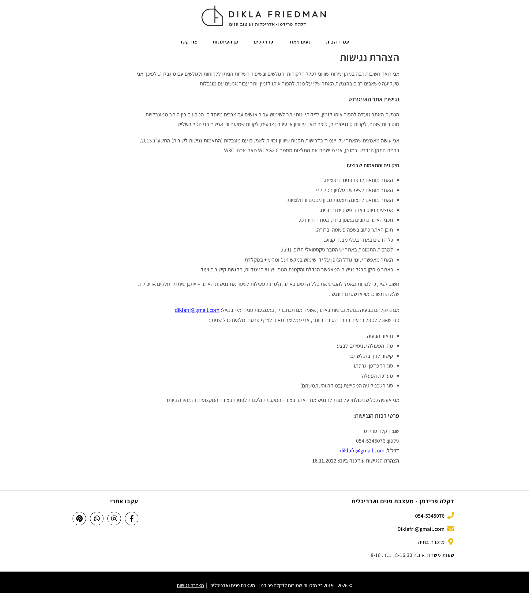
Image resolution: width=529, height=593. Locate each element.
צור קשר (188, 42)
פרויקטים (263, 42)
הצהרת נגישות (190, 585)
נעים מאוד (300, 42)
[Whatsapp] (96, 518)
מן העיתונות (225, 42)
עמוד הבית (337, 42)
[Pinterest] (79, 518)
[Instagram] (114, 518)
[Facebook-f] (131, 518)
